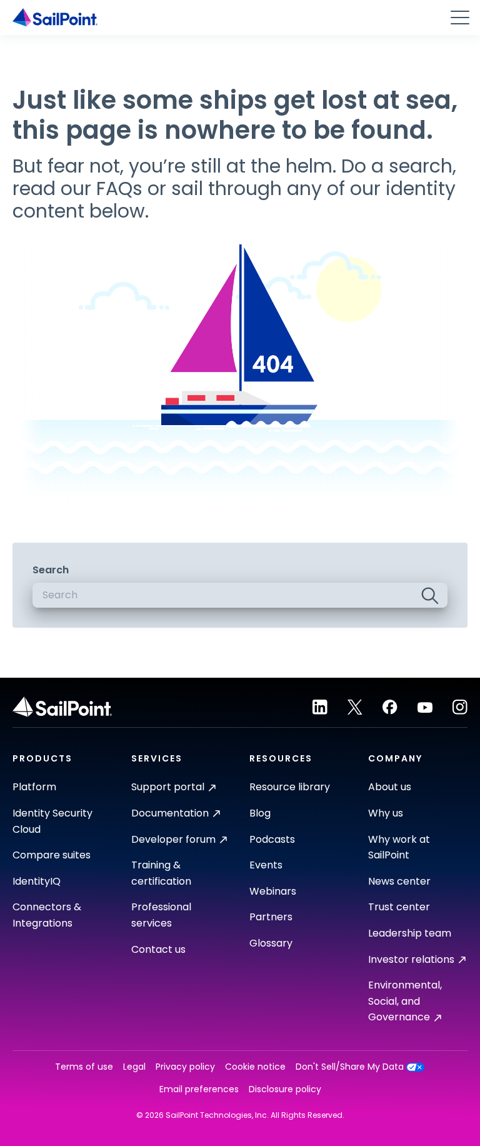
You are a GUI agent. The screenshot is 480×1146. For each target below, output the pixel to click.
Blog (260, 813)
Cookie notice (255, 1067)
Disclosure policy (285, 1089)
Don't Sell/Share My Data (350, 1067)
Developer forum (173, 839)
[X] (355, 707)
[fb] (390, 707)
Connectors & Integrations (46, 915)
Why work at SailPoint (399, 847)
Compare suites (51, 855)
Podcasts (272, 839)
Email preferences (199, 1089)
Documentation (170, 813)
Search (50, 570)
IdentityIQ (36, 881)
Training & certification (161, 873)
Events (265, 865)
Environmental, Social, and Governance (405, 1001)
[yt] (425, 707)
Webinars (272, 891)
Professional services (161, 915)
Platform (34, 787)
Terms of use (84, 1067)
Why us (385, 813)
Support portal (167, 787)
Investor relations (411, 959)
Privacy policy (185, 1067)
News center (399, 881)
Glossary (270, 943)
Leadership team (409, 933)
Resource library (289, 787)
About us (389, 787)
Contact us (158, 949)
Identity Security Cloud (52, 821)
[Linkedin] (320, 707)
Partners (270, 917)
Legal (134, 1067)
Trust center (399, 907)
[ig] (460, 707)
